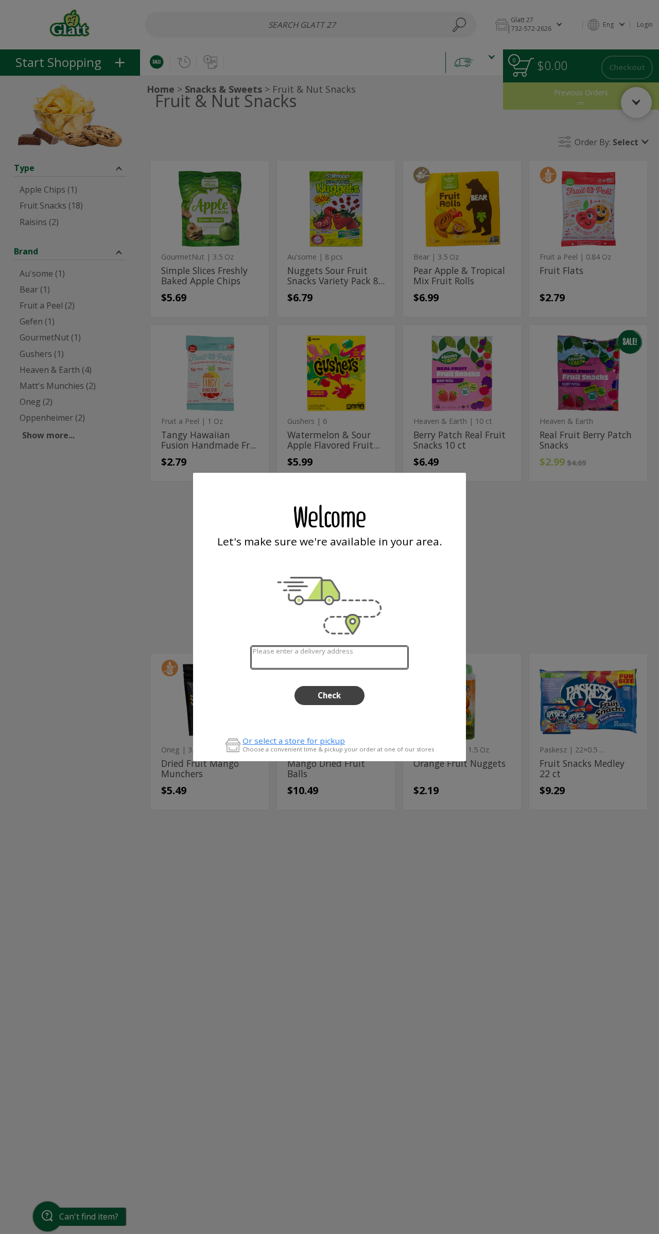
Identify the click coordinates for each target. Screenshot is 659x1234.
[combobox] (329, 657)
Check (329, 695)
